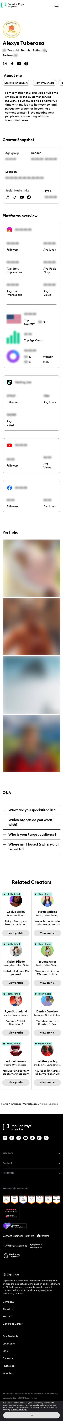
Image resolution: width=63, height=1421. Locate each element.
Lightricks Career (12, 1323)
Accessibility (9, 1398)
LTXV (5, 1350)
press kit (7, 1316)
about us (8, 1309)
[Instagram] (5, 1138)
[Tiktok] (19, 1138)
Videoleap (8, 1373)
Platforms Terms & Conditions (29, 1393)
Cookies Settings (19, 1409)
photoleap (9, 1365)
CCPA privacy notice (27, 1398)
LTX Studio (9, 1343)
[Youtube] (25, 1138)
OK (31, 1415)
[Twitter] (32, 1138)
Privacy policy (51, 1393)
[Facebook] (12, 1138)
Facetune (8, 1358)
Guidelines (8, 1393)
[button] (55, 5)
